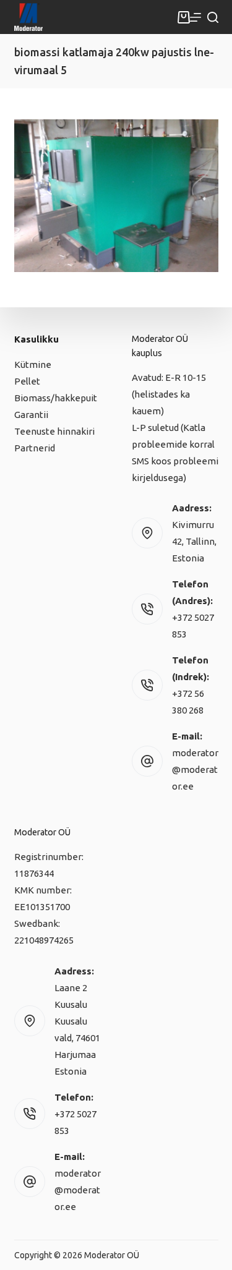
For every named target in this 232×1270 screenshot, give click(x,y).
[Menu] (195, 17)
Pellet (27, 381)
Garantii (31, 414)
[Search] (212, 17)
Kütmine (32, 364)
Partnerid (34, 448)
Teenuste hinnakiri (54, 431)
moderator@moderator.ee (195, 769)
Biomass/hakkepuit (55, 398)
